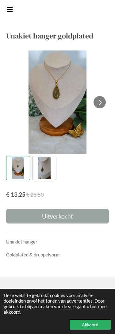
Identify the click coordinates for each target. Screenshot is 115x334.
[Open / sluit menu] (10, 9)
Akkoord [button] (90, 324)
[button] (18, 168)
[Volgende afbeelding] (100, 102)
